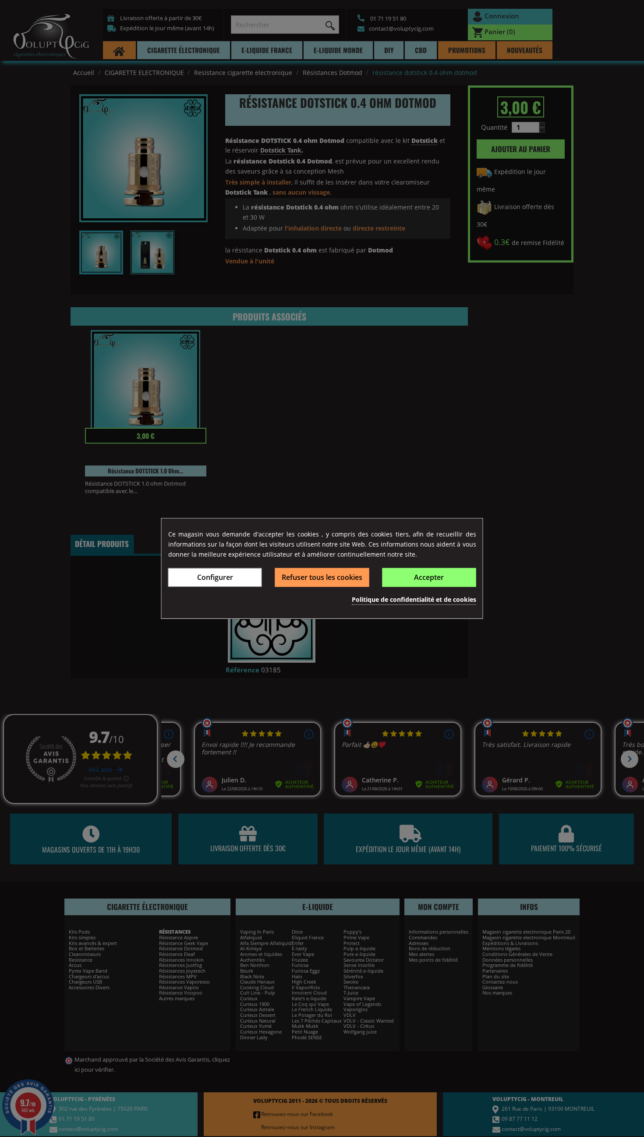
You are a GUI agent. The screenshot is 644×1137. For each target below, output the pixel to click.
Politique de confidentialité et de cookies (414, 599)
